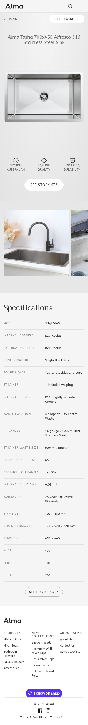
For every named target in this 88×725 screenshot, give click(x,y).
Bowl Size (12, 538)
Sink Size (11, 513)
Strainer (11, 384)
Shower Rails (40, 665)
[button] (83, 6)
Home (12, 18)
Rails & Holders (14, 662)
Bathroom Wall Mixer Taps (42, 651)
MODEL (9, 323)
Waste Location (17, 414)
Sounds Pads (14, 372)
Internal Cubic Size (20, 484)
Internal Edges (17, 397)
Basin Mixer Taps (43, 659)
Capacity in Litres (19, 459)
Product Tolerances (21, 472)
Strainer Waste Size (21, 447)
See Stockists (67, 19)
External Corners (19, 347)
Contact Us (67, 645)
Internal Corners (19, 335)
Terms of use (59, 717)
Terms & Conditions (33, 717)
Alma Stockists (70, 651)
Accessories (11, 668)
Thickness (12, 430)
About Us (66, 639)
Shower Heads (41, 642)
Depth (9, 575)
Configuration (16, 360)
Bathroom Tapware (10, 654)
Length (10, 563)
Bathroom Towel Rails (43, 673)
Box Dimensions (17, 526)
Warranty (12, 496)
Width (9, 550)
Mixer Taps (11, 645)
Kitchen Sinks (12, 639)
